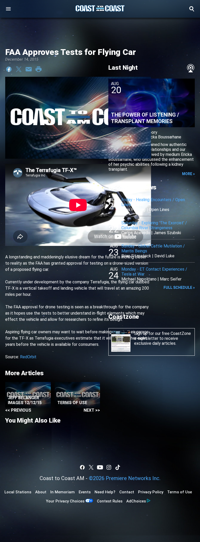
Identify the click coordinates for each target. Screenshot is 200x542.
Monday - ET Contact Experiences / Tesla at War (154, 272)
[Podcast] (190, 68)
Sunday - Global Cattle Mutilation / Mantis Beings (153, 248)
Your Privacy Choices (65, 501)
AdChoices (136, 501)
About (40, 492)
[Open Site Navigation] (8, 9)
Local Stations (17, 492)
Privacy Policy (150, 492)
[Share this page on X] (18, 69)
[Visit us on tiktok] (118, 467)
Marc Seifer (171, 279)
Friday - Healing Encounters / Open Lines (153, 202)
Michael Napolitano (139, 279)
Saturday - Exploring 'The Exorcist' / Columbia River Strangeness (154, 225)
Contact (126, 492)
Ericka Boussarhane (163, 137)
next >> (92, 410)
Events (85, 492)
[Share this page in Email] (28, 69)
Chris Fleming (133, 209)
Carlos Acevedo (135, 232)
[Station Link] (100, 9)
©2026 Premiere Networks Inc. (124, 478)
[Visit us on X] (91, 467)
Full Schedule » (179, 287)
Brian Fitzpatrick (136, 255)
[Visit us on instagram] (109, 467)
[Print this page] (38, 69)
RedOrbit (28, 356)
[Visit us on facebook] (82, 467)
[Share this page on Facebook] (8, 69)
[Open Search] (192, 9)
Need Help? (105, 492)
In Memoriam (62, 492)
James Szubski (167, 232)
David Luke (164, 255)
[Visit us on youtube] (100, 467)
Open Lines (159, 209)
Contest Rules (109, 501)
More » (188, 174)
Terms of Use (179, 492)
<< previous (18, 410)
